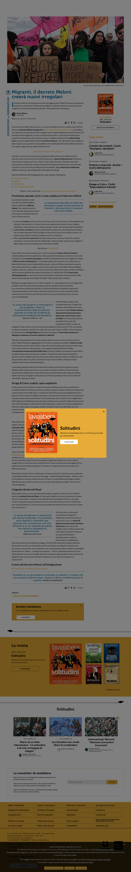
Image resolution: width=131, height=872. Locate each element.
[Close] (103, 411)
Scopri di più (69, 442)
